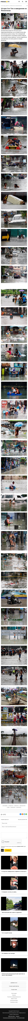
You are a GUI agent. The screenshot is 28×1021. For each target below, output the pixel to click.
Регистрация (14, 993)
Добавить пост (14, 982)
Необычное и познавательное (16, 5)
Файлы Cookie (14, 998)
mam (8, 5)
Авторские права (14, 1000)
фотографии (5, 805)
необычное (16, 805)
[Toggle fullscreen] (24, 867)
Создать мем (14, 989)
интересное (10, 805)
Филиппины (18, 807)
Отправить (8, 850)
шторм (8, 807)
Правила (14, 995)
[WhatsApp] (26, 814)
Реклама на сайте (14, 1002)
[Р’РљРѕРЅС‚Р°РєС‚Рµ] (20, 814)
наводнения (13, 807)
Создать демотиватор (14, 986)
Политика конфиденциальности (14, 996)
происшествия (22, 805)
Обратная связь (11, 1016)
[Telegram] (24, 814)
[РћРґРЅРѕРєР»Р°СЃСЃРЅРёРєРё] (22, 814)
